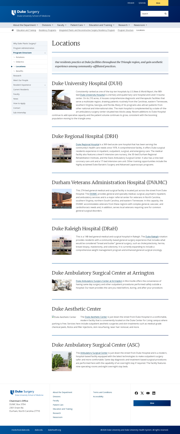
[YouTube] (148, 393)
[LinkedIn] (154, 393)
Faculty (60, 25)
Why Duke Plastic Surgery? (24, 43)
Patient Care (76, 25)
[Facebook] (136, 393)
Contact (16, 108)
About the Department (24, 25)
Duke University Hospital (92, 94)
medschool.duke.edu (21, 430)
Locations (21, 66)
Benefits (19, 71)
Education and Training (100, 25)
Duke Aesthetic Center (96, 316)
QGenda (142, 3)
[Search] (165, 13)
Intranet (131, 3)
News (15, 98)
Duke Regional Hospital (87, 144)
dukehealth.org (54, 430)
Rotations (20, 57)
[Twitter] (142, 393)
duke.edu (39, 430)
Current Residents (21, 89)
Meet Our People (20, 80)
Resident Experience (22, 85)
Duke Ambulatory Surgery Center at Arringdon (99, 281)
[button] (44, 53)
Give (158, 3)
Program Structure (22, 52)
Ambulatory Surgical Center (94, 352)
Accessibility (98, 396)
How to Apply (19, 103)
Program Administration (23, 48)
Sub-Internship (19, 112)
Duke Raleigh (152, 236)
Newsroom (139, 25)
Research (123, 25)
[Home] (31, 12)
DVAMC (93, 193)
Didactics (20, 62)
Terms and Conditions (102, 392)
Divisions (46, 25)
